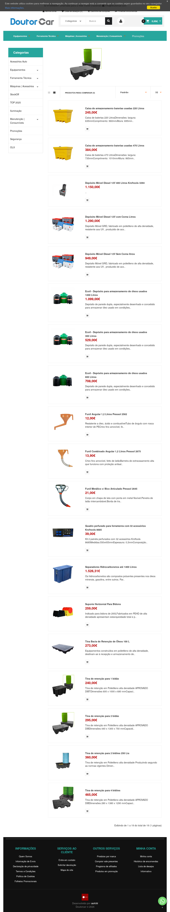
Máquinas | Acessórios (76, 36)
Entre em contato (67, 860)
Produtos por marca (106, 856)
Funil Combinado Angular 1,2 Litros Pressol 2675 (113, 451)
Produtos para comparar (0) (80, 92)
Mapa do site (67, 869)
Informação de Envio (26, 861)
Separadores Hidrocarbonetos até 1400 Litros (111, 566)
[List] (54, 92)
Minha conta (146, 856)
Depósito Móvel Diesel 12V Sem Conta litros (110, 254)
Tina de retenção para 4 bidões (102, 790)
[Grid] (49, 92)
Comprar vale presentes (106, 861)
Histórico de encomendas (146, 861)
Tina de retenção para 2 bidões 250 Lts (107, 753)
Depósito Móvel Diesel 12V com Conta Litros (110, 216)
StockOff (14, 94)
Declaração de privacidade (25, 866)
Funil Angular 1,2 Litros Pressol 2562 (106, 414)
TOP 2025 (15, 102)
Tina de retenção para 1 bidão (102, 678)
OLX (12, 147)
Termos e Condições (26, 871)
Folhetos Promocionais (26, 881)
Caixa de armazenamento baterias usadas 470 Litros (114, 145)
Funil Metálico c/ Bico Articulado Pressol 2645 (111, 488)
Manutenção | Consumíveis (109, 36)
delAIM (94, 903)
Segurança (16, 139)
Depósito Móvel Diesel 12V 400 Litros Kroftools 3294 (115, 182)
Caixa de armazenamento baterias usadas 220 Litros (114, 108)
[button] (162, 901)
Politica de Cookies (25, 876)
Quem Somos (25, 856)
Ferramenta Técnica (46, 36)
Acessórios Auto (18, 61)
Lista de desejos (146, 866)
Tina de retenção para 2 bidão (102, 716)
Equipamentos (20, 36)
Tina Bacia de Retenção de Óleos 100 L (107, 641)
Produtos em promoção (106, 871)
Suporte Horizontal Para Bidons (103, 604)
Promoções (138, 36)
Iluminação (16, 110)
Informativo (146, 871)
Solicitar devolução (67, 865)
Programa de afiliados (106, 866)
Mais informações (14, 7)
